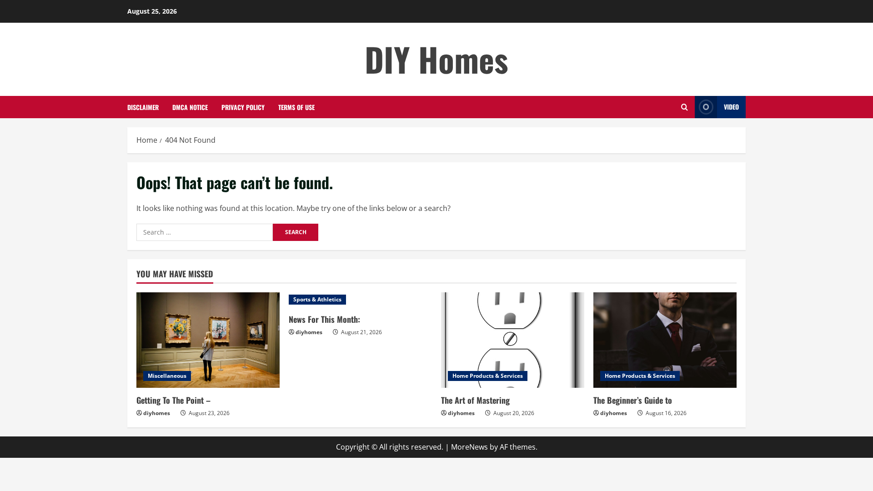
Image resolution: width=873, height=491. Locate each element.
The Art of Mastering (475, 400)
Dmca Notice (190, 107)
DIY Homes (436, 59)
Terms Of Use (296, 107)
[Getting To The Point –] (208, 340)
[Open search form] (684, 107)
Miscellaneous (167, 376)
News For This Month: (324, 319)
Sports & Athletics (317, 299)
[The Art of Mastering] (512, 340)
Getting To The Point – (173, 400)
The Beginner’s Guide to (632, 400)
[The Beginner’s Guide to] (665, 340)
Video (731, 106)
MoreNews (469, 447)
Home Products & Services (487, 376)
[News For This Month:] (360, 299)
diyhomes (156, 413)
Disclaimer (143, 107)
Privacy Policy (243, 107)
